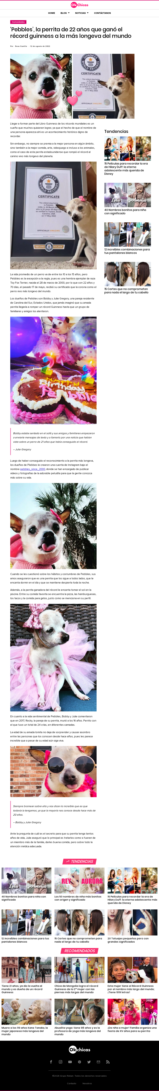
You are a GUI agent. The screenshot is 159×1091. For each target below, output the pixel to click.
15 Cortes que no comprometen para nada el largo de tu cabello (126, 290)
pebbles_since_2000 (32, 469)
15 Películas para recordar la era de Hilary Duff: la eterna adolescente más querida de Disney (126, 169)
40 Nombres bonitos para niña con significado (125, 211)
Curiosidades (18, 22)
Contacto (71, 1083)
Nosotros (87, 1083)
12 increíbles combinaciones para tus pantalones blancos (127, 251)
